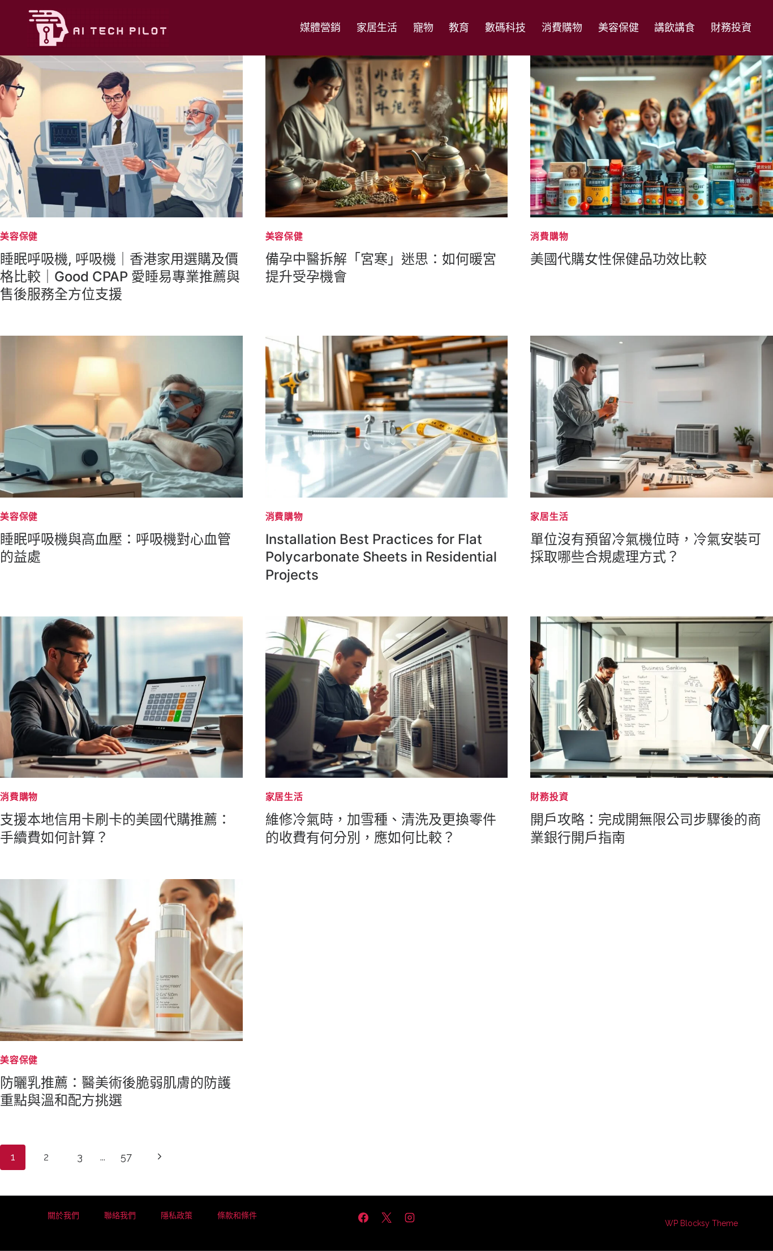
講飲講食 (674, 27)
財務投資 (731, 27)
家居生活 (377, 27)
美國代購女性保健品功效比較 (618, 259)
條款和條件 (237, 1215)
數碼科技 (505, 27)
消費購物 (562, 27)
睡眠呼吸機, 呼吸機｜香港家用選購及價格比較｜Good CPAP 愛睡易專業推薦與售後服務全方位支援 (120, 276)
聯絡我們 (120, 1215)
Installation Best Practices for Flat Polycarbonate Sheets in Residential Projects (381, 556)
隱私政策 (176, 1215)
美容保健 (618, 27)
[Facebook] (363, 1217)
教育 (459, 27)
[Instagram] (410, 1217)
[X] (386, 1217)
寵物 (423, 27)
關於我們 (63, 1215)
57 (126, 1157)
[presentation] (121, 136)
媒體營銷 (320, 27)
